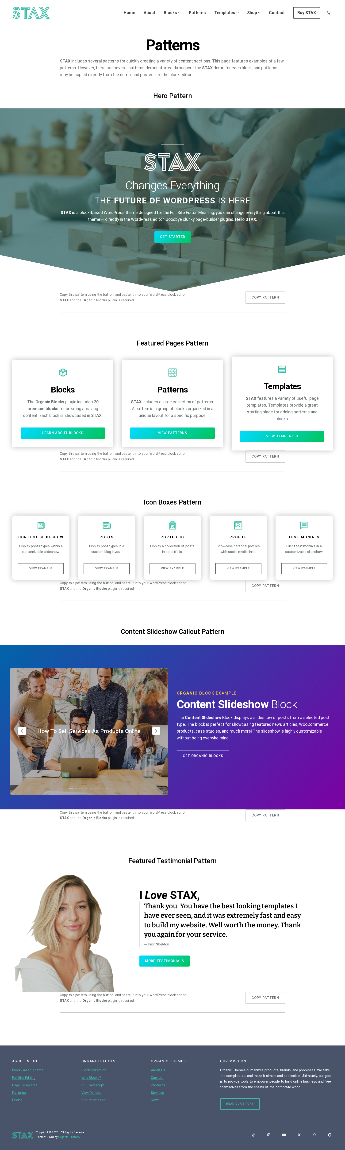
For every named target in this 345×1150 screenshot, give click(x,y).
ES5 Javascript (92, 1085)
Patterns (19, 1093)
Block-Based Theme (27, 1070)
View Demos (91, 1093)
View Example (40, 568)
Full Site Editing (23, 1078)
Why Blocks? (91, 1078)
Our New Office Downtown (89, 731)
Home (129, 12)
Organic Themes (69, 1137)
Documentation (93, 1100)
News (155, 1100)
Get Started (172, 237)
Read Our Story (240, 1103)
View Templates (282, 436)
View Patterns (172, 433)
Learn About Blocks (62, 433)
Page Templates (25, 1085)
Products (158, 1085)
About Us (158, 1070)
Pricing (17, 1100)
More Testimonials (164, 961)
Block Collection (93, 1070)
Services (157, 1093)
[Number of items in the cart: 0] (328, 13)
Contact (157, 1078)
